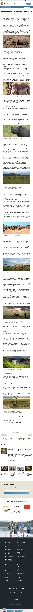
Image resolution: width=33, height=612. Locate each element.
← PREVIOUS (3, 435)
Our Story (6, 569)
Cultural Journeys (7, 546)
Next (16, 492)
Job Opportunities (7, 574)
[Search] (26, 0)
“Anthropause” (5, 220)
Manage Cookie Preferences (9, 583)
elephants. (27, 73)
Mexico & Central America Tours (21, 555)
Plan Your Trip (19, 570)
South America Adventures (21, 556)
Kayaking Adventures (8, 557)
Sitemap (18, 581)
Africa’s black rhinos (7, 28)
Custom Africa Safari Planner (9, 559)
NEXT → (30, 435)
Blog (18, 569)
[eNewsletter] (19, 611)
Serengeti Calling (20, 472)
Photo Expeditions (7, 543)
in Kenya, (23, 115)
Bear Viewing (7, 550)
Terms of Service (7, 580)
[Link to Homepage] (3, 3)
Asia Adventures (19, 552)
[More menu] (19, 3)
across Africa (15, 103)
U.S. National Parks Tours (20, 545)
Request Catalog (29, 3)
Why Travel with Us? (8, 570)
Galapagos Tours (19, 549)
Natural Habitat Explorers (20, 573)
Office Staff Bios (7, 573)
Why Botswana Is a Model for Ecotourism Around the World (28, 473)
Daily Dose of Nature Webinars (21, 567)
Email (5, 488)
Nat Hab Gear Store (20, 574)
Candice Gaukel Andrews (13, 15)
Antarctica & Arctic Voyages (21, 550)
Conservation (25, 15)
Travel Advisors (19, 580)
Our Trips (6, 566)
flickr (10, 55)
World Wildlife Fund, (10, 68)
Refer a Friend (7, 577)
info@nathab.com (16, 599)
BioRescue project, (9, 239)
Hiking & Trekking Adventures (9, 556)
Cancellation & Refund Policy (21, 577)
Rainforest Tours (7, 553)
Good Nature (26, 7)
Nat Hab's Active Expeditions (9, 555)
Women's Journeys (8, 545)
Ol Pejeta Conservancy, (14, 167)
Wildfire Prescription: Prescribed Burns (4, 473)
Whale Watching (7, 552)
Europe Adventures (20, 557)
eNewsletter (23, 3)
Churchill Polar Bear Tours (21, 542)
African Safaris (19, 543)
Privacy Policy (16, 494)
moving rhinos (10, 202)
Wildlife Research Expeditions (9, 560)
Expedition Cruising (8, 549)
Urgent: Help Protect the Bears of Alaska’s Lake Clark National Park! (12, 474)
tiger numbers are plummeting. (18, 26)
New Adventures (7, 542)
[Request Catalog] (10, 611)
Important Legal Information (21, 576)
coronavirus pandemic (7, 59)
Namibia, (14, 71)
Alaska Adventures (20, 546)
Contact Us (6, 576)
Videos (18, 566)
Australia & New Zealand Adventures (22, 553)
